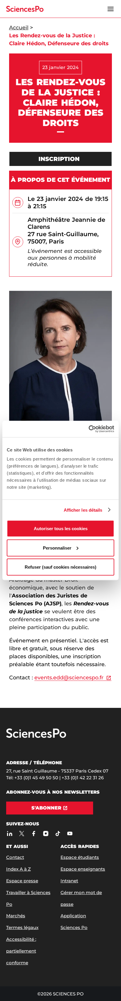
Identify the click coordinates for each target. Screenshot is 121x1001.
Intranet (69, 881)
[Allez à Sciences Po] (36, 736)
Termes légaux (22, 927)
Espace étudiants (79, 857)
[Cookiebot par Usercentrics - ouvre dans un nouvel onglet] (88, 429)
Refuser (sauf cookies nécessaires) (60, 567)
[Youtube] (70, 833)
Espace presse (22, 881)
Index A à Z (18, 869)
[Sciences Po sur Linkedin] (10, 833)
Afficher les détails (83, 509)
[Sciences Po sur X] (22, 833)
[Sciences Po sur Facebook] (34, 833)
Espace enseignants (82, 869)
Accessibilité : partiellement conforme (21, 950)
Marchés (15, 915)
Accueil (18, 27)
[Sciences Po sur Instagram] (46, 833)
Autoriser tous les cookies (61, 528)
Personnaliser (57, 547)
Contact (15, 857)
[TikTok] (58, 833)
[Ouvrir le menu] (110, 8)
